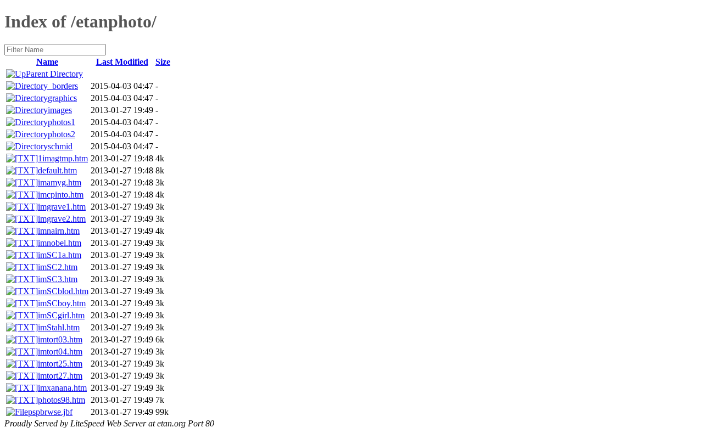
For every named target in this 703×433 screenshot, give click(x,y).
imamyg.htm (59, 182)
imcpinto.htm (60, 194)
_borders (63, 86)
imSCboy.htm (62, 303)
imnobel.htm (59, 243)
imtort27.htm (60, 375)
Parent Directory (54, 73)
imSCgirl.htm (61, 315)
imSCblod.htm (63, 291)
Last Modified (122, 61)
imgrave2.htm (62, 218)
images (60, 110)
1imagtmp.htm (63, 158)
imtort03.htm (60, 339)
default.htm (57, 170)
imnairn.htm (59, 230)
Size (162, 61)
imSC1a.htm (59, 255)
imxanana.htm (62, 387)
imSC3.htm (57, 279)
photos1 (61, 122)
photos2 (61, 134)
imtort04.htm (60, 351)
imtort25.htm (60, 363)
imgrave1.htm (62, 206)
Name (47, 61)
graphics (62, 98)
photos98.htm (61, 399)
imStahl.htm (59, 327)
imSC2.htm (57, 267)
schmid (60, 146)
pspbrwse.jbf (50, 412)
